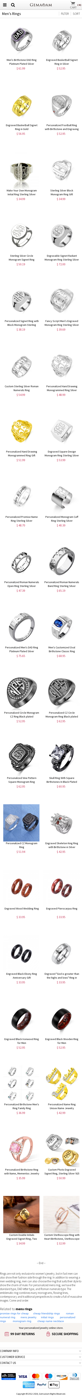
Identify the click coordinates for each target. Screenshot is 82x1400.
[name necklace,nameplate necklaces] (41, 4)
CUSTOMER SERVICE (12, 1357)
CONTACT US (8, 1363)
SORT (76, 14)
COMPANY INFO (9, 1351)
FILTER (65, 14)
